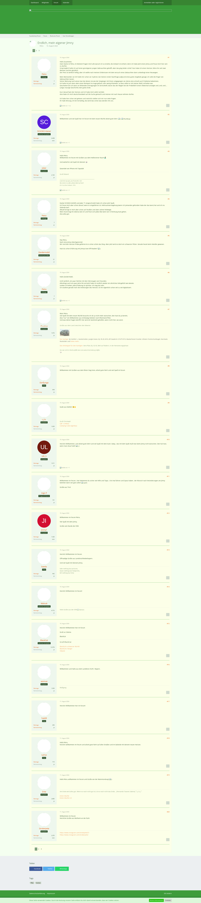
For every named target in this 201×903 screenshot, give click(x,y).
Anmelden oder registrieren (154, 3)
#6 (168, 272)
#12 (168, 513)
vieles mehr (75, 341)
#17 (168, 701)
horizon (38, 883)
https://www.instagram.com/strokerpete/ (74, 835)
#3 (168, 151)
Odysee (62, 651)
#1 (168, 57)
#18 (168, 738)
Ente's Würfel (64, 796)
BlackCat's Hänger (66, 649)
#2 (168, 114)
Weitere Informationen (156, 900)
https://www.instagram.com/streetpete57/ (74, 833)
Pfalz (32, 883)
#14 (168, 587)
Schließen (168, 900)
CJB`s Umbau (64, 424)
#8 (168, 366)
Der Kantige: (64, 339)
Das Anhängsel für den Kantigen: (71, 346)
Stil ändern (168, 893)
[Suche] (168, 2)
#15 (168, 624)
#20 (168, 812)
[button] (35, 869)
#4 (168, 199)
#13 (168, 550)
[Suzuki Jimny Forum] (100, 19)
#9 (168, 403)
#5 (168, 236)
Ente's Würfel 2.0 (66, 798)
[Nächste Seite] (42, 50)
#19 (168, 775)
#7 (168, 309)
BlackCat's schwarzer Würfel (70, 646)
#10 (168, 439)
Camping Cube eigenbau (68, 426)
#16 (168, 665)
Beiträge (36, 81)
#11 (168, 476)
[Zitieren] (167, 105)
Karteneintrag (38, 83)
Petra (41, 46)
